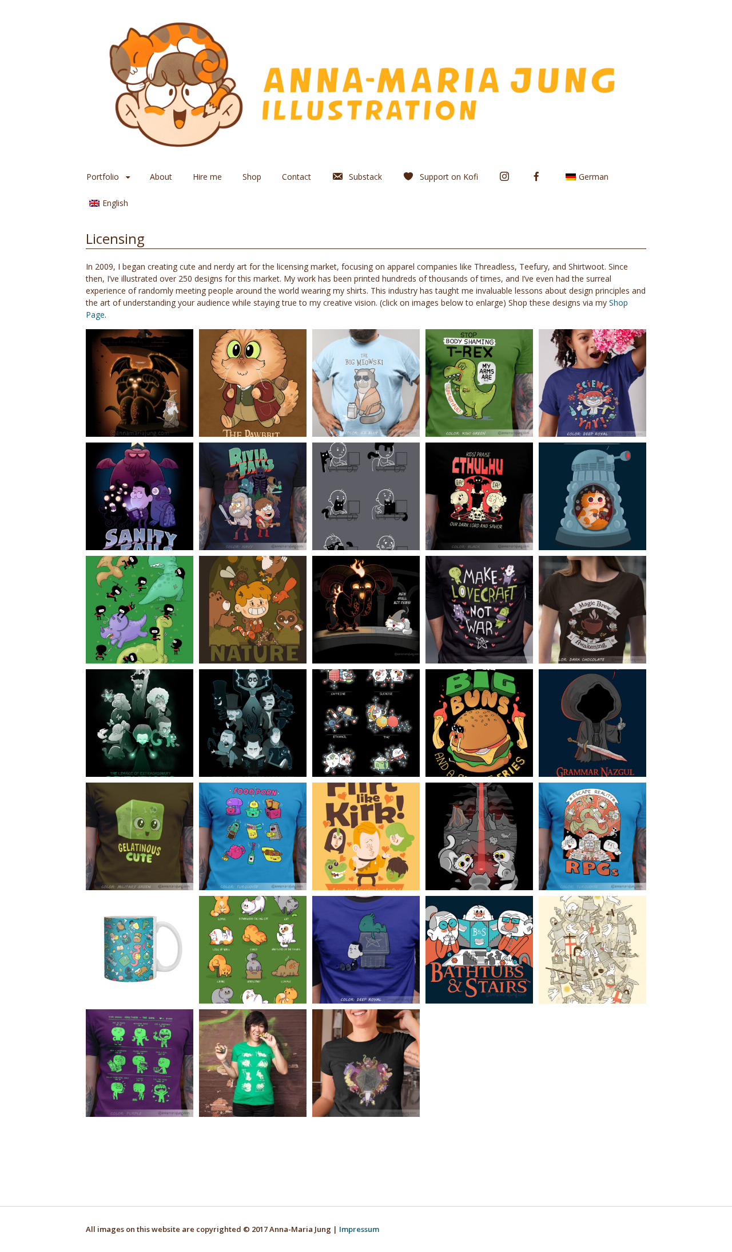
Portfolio (102, 176)
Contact (296, 176)
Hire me (207, 176)
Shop (251, 176)
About (161, 176)
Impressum (359, 1229)
